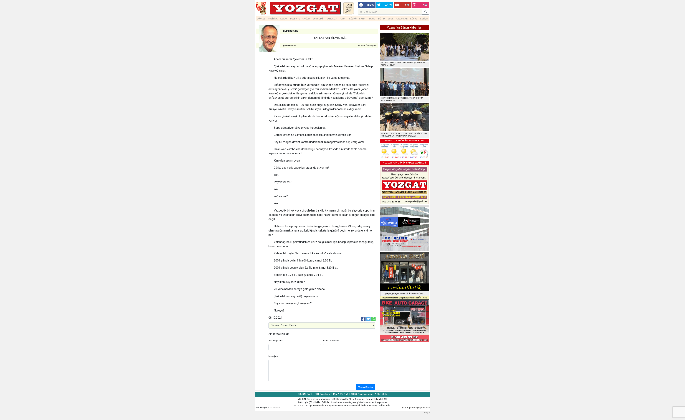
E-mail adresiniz (331, 340)
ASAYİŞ (284, 18)
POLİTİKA (273, 18)
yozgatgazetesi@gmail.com (416, 407)
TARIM (372, 18)
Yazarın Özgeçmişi (367, 45)
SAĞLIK (306, 18)
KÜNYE (413, 18)
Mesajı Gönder (365, 387)
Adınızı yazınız (275, 340)
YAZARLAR (402, 18)
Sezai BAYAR (289, 45)
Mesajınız (273, 356)
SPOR (391, 18)
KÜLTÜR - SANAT (357, 18)
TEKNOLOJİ (331, 18)
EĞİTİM (381, 18)
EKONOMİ (318, 18)
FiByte (427, 412)
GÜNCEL (261, 18)
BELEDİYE (295, 18)
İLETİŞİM (424, 18)
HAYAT (343, 18)
